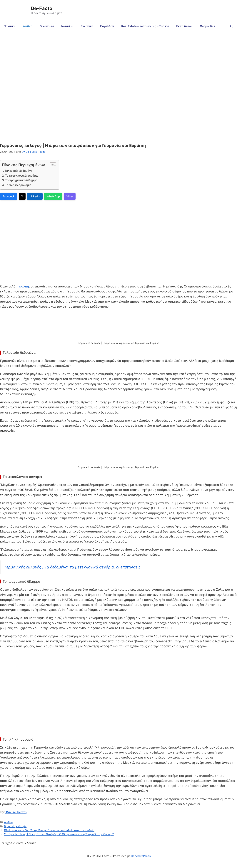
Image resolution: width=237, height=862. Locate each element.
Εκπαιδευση (184, 26)
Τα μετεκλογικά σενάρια (22, 175)
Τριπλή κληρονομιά (18, 185)
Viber (69, 196)
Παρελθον (107, 26)
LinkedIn (35, 196)
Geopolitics (207, 26)
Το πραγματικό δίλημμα (21, 180)
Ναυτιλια (67, 26)
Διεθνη (27, 26)
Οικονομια (47, 26)
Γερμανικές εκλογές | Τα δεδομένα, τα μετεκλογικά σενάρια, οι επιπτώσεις (73, 567)
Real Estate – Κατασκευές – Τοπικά (145, 26)
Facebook (9, 196)
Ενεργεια (87, 26)
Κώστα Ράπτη (16, 812)
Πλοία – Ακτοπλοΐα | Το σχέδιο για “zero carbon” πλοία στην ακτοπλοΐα (49, 830)
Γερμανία (9, 826)
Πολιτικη (10, 26)
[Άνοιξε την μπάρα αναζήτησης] (231, 26)
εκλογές (21, 826)
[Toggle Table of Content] (51, 165)
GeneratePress (141, 856)
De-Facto (41, 8)
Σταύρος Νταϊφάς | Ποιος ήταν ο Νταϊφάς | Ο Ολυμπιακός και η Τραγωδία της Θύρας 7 (59, 834)
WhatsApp (53, 196)
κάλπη (24, 286)
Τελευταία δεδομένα (18, 171)
